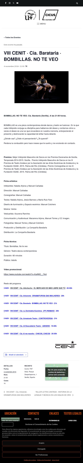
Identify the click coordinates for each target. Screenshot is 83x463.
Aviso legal (55, 460)
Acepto (41, 443)
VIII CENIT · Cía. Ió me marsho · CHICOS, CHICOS (30, 333)
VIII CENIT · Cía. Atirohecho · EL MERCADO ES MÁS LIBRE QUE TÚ (37, 288)
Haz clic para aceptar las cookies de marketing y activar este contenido (57, 372)
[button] (41, 24)
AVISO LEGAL (72, 420)
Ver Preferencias (41, 455)
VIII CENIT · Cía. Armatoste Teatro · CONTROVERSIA (31, 318)
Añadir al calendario (16, 355)
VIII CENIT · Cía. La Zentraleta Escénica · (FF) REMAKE (32, 311)
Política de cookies (30, 460)
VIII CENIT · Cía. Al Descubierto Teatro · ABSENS (30, 326)
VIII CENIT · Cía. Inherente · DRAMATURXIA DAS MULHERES (35, 295)
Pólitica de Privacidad (44, 460)
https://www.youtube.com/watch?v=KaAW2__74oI (25, 274)
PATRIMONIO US (54, 420)
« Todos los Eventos (12, 37)
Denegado (41, 449)
